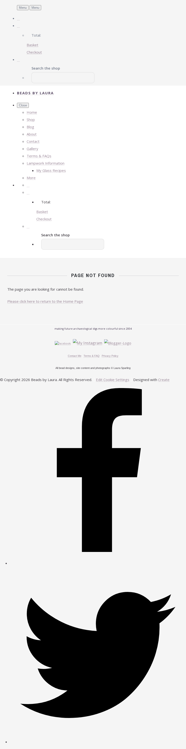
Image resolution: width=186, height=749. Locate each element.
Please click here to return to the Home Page (45, 301)
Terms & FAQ (92, 355)
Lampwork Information (45, 163)
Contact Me (74, 355)
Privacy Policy (110, 355)
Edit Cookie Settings (112, 379)
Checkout (34, 52)
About (32, 134)
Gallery (32, 148)
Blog (30, 126)
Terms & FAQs (39, 155)
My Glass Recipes (51, 170)
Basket (32, 44)
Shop (31, 119)
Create (164, 379)
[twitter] (98, 741)
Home (32, 112)
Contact (33, 141)
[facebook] (98, 563)
